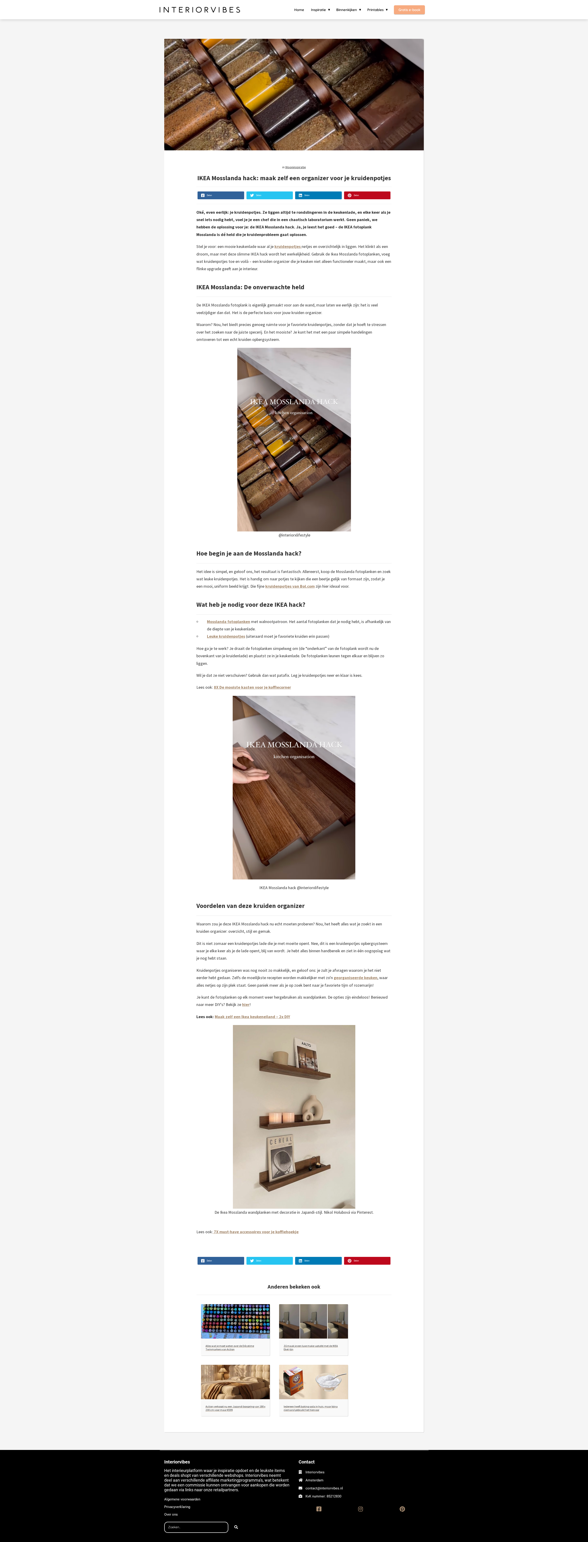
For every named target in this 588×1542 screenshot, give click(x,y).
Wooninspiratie (295, 167)
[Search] (236, 1527)
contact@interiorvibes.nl (324, 1488)
